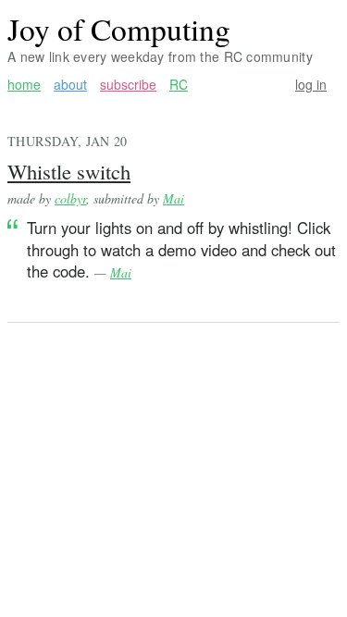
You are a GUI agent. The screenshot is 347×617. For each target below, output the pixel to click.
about (70, 84)
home (24, 84)
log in (311, 84)
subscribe (128, 84)
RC (178, 84)
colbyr (70, 198)
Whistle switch (68, 171)
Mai (173, 198)
